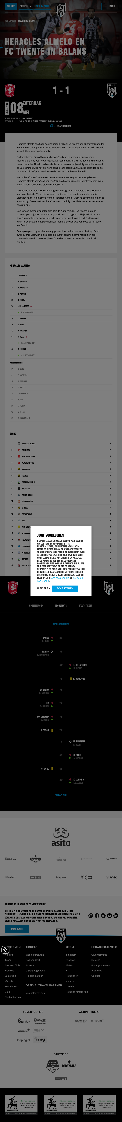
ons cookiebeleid (60, 578)
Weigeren (43, 588)
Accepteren (65, 588)
